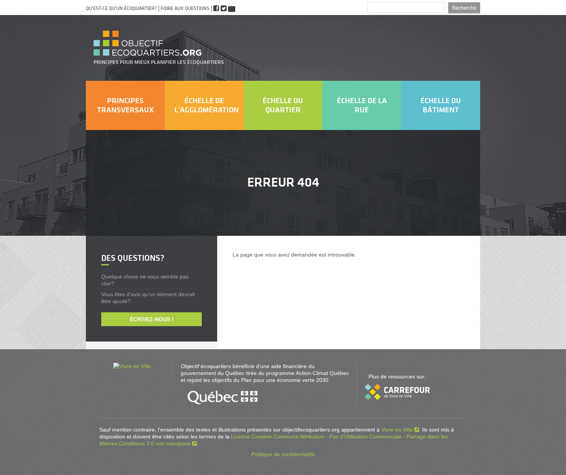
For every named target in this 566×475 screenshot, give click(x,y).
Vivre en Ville (397, 430)
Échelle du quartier (283, 105)
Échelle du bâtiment (440, 105)
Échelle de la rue (362, 105)
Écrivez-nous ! (152, 319)
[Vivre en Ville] (132, 366)
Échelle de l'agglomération (206, 105)
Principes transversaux (125, 105)
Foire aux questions (185, 8)
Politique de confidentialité (283, 454)
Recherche (464, 8)
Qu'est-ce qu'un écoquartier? (121, 8)
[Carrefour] (397, 398)
